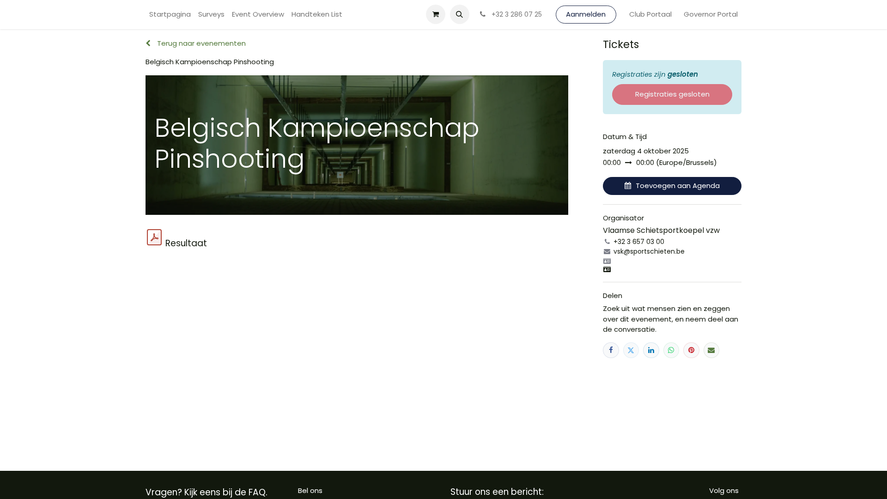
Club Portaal (650, 14)
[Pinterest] (691, 350)
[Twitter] (631, 350)
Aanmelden (586, 14)
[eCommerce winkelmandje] (435, 14)
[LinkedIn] (651, 350)
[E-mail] (712, 350)
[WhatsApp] (671, 350)
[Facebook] (611, 350)
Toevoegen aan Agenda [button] (678, 185)
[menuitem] (170, 15)
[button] (459, 14)
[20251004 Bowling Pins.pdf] (154, 237)
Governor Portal (711, 14)
